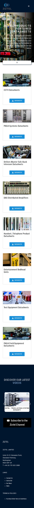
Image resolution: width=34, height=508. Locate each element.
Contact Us (9, 478)
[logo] (7, 3)
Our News (9, 483)
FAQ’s (7, 486)
